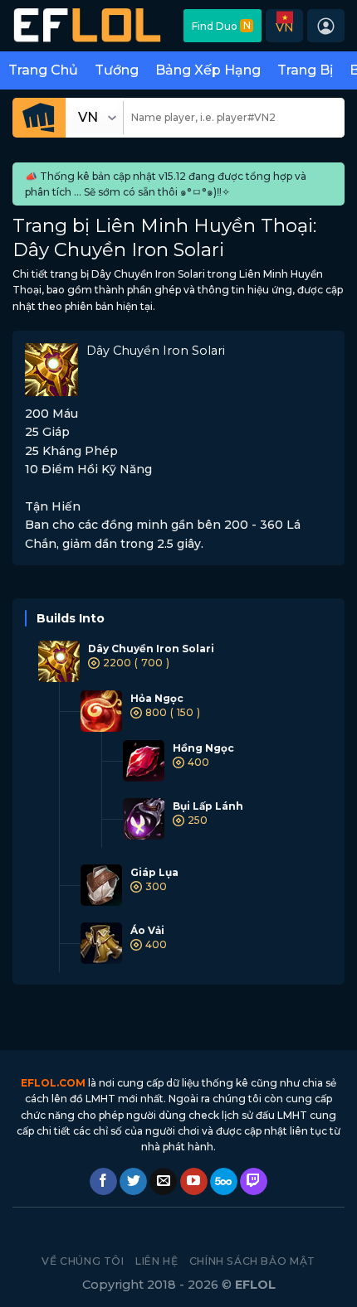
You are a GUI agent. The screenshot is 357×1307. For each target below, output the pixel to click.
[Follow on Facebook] (103, 1182)
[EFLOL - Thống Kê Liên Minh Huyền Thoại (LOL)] (87, 25)
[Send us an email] (163, 1182)
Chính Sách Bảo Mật (252, 1261)
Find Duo (221, 25)
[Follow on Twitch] (253, 1182)
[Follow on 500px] (223, 1182)
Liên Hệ (156, 1261)
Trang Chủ (43, 70)
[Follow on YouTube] (194, 1182)
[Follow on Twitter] (133, 1182)
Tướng (117, 70)
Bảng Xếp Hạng (208, 70)
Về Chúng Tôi (83, 1261)
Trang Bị (305, 70)
